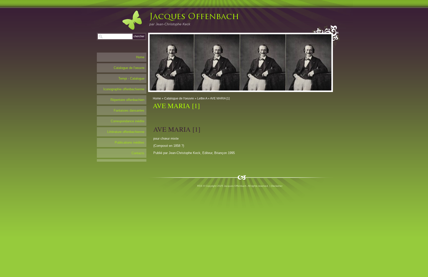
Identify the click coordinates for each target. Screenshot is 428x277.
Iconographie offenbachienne (123, 89)
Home (157, 98)
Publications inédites (129, 142)
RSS (199, 186)
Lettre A (202, 98)
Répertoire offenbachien (127, 100)
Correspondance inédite (127, 121)
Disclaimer (276, 186)
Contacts (138, 153)
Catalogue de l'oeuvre (179, 98)
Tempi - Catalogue (131, 78)
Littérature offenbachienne (125, 132)
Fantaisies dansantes (129, 110)
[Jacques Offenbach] (127, 20)
